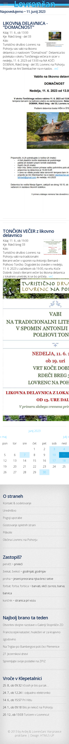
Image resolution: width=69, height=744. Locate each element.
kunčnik (7, 600)
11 (64, 455)
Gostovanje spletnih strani (19, 525)
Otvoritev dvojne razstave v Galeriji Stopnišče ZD (33, 625)
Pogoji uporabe (12, 518)
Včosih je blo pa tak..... (35, 685)
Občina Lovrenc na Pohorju (20, 540)
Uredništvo (9, 510)
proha (6, 579)
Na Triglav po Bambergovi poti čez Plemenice (31, 647)
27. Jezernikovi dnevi (15, 654)
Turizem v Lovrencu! (36, 715)
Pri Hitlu (27, 700)
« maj (3, 437)
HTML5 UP (47, 735)
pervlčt (7, 564)
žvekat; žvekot (11, 571)
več (56, 69)
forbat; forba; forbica (16, 586)
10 (54, 455)
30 (44, 472)
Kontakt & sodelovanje (17, 503)
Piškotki (7, 532)
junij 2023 (35, 431)
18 (64, 461)
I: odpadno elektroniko (36, 693)
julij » (66, 437)
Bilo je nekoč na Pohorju (37, 707)
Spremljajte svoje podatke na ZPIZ (24, 661)
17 (54, 461)
